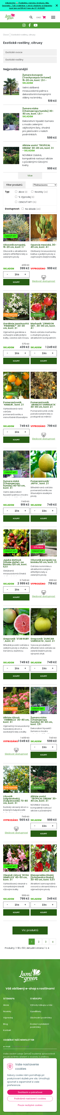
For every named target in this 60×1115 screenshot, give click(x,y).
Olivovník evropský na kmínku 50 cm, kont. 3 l (44, 561)
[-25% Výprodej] (16, 779)
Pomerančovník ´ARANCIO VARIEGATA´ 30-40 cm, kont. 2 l (43, 404)
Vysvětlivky (35, 1011)
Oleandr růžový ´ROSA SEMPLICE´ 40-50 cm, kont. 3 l (16, 877)
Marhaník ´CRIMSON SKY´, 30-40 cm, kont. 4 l (43, 326)
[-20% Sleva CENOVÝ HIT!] (16, 228)
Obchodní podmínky (41, 1017)
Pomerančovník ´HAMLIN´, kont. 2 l (13, 403)
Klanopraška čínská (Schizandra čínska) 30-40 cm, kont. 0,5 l (43, 877)
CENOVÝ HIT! (27, 202)
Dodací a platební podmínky (39, 1025)
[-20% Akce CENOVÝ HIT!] (44, 543)
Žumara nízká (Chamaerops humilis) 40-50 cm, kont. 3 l (14, 484)
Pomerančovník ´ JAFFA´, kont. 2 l (40, 482)
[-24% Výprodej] (16, 307)
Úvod (6, 34)
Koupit (16, 282)
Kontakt (7, 1030)
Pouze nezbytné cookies (30, 1105)
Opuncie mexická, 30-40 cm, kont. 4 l (43, 246)
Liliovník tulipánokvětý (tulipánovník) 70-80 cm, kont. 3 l (15, 800)
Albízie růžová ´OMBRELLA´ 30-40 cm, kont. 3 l (16, 720)
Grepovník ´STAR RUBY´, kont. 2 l (16, 640)
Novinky (41, 191)
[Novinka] (44, 307)
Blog (5, 1024)
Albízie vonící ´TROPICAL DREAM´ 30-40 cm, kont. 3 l (38, 147)
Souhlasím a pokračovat (30, 1092)
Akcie (6, 1005)
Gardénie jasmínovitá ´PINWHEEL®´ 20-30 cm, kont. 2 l (16, 326)
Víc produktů (30, 930)
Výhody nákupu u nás (41, 1005)
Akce (23, 191)
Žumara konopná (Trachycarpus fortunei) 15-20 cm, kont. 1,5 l (36, 77)
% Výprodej (26, 197)
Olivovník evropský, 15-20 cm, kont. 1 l (14, 246)
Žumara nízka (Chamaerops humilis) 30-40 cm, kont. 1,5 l (38, 111)
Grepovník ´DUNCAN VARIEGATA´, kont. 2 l (43, 640)
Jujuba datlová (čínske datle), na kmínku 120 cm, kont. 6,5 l (15, 563)
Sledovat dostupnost (43, 281)
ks (17, 274)
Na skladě (32, 209)
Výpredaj (8, 1017)
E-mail (6, 1046)
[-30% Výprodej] (16, 701)
